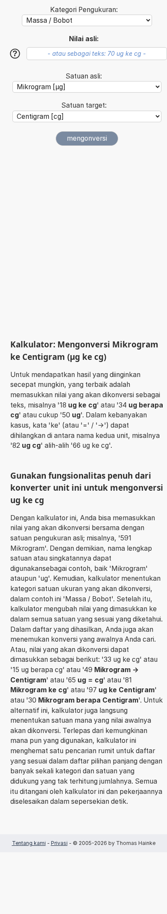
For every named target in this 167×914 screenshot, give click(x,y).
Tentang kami (29, 843)
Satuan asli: (84, 76)
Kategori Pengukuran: (84, 10)
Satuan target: (84, 105)
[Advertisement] (83, 242)
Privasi (59, 843)
